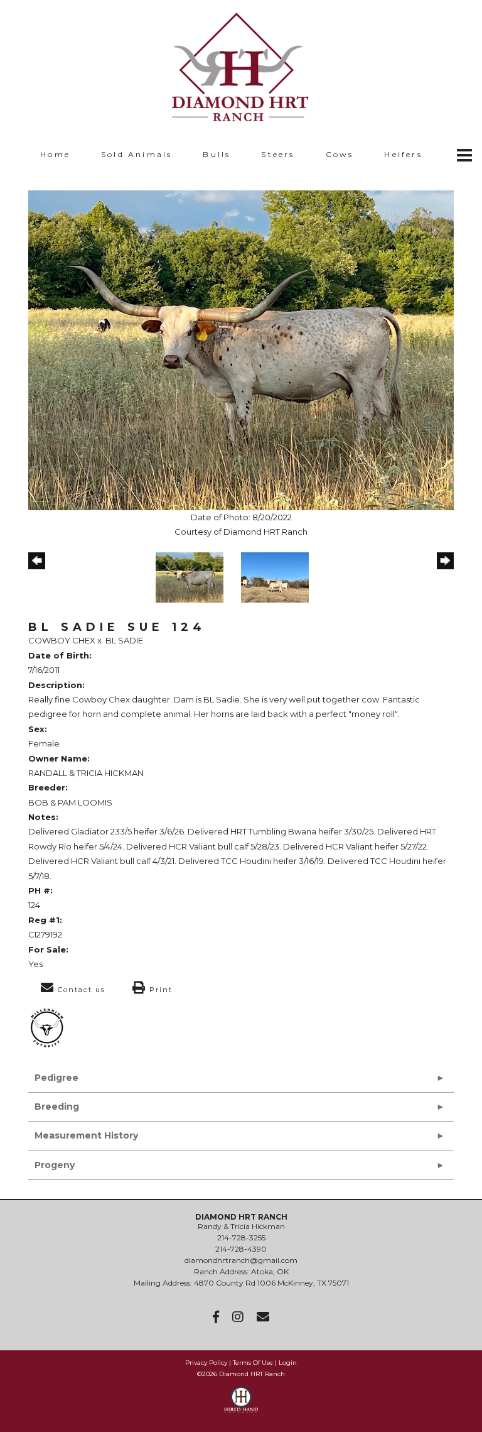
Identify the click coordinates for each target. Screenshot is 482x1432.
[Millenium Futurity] (50, 1027)
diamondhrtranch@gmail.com (241, 1260)
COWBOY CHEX (61, 640)
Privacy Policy (206, 1362)
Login (288, 1362)
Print (159, 989)
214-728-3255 (241, 1237)
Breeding (57, 1106)
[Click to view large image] (241, 349)
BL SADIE (124, 640)
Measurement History (86, 1135)
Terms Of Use (253, 1362)
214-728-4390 (241, 1249)
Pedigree (56, 1077)
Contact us (80, 989)
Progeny (55, 1165)
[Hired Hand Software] (241, 1405)
